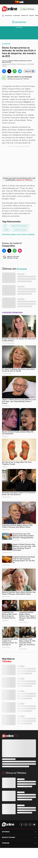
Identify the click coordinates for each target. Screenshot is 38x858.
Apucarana (8, 15)
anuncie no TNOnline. (24, 180)
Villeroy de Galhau (20, 230)
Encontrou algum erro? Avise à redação (18, 234)
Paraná (31, 15)
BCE (5, 226)
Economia (19, 21)
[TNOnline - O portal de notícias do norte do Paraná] (9, 9)
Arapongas (16, 15)
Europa (6, 230)
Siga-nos (28, 71)
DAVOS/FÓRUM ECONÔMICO (19, 226)
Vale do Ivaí (24, 15)
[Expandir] (35, 843)
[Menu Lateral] (3, 16)
